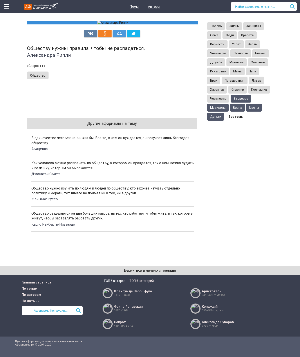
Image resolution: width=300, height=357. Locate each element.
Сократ (120, 322)
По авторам (31, 295)
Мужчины (237, 62)
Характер (217, 89)
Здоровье (241, 98)
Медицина (218, 107)
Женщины (253, 26)
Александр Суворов (218, 322)
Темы (134, 7)
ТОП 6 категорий (141, 281)
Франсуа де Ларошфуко (133, 291)
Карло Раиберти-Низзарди (53, 224)
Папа (252, 71)
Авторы (154, 7)
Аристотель (211, 291)
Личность (240, 53)
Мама (237, 71)
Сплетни (237, 89)
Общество (37, 75)
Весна (237, 107)
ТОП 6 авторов (114, 281)
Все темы (236, 116)
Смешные (258, 62)
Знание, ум (218, 53)
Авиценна (39, 149)
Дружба (216, 62)
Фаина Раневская (128, 307)
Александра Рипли (49, 55)
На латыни (31, 301)
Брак (213, 80)
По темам (29, 289)
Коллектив (259, 89)
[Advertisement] (240, 189)
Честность (218, 98)
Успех (236, 44)
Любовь (216, 26)
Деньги (215, 116)
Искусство (218, 71)
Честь (252, 44)
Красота (247, 35)
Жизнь (234, 26)
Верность (217, 44)
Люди (230, 35)
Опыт (214, 35)
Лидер (256, 80)
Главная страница (36, 282)
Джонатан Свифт (45, 174)
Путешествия (234, 80)
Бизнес (260, 53)
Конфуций (210, 307)
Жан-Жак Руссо (44, 199)
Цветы (254, 107)
